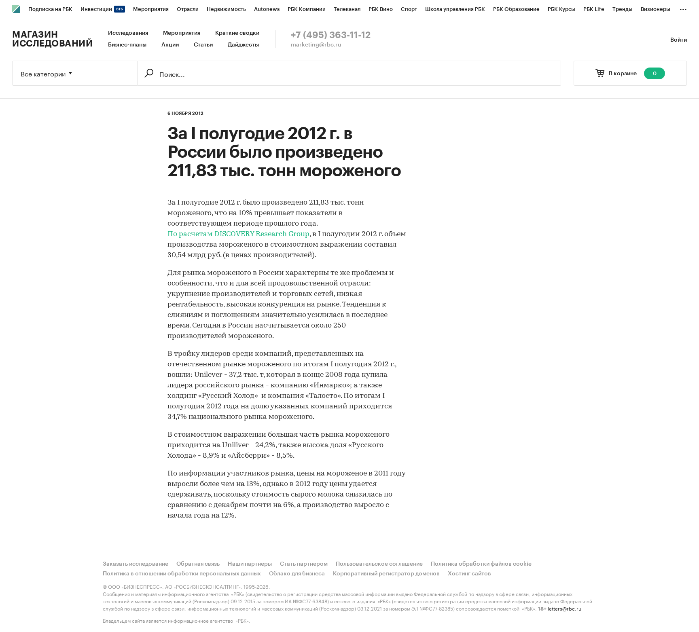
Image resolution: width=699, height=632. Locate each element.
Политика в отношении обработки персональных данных (182, 574)
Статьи (203, 45)
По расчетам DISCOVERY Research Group (238, 234)
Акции (170, 45)
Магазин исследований (52, 39)
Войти (678, 40)
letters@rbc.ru (564, 608)
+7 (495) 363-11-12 (331, 35)
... (683, 8)
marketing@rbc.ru (316, 45)
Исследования (128, 33)
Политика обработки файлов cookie (481, 564)
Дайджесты (243, 45)
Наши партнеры (250, 564)
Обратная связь (198, 564)
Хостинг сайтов (469, 574)
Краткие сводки (237, 33)
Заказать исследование (135, 564)
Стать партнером (304, 564)
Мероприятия (181, 33)
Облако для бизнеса (297, 574)
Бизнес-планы (127, 45)
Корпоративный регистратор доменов (386, 574)
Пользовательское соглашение (379, 564)
